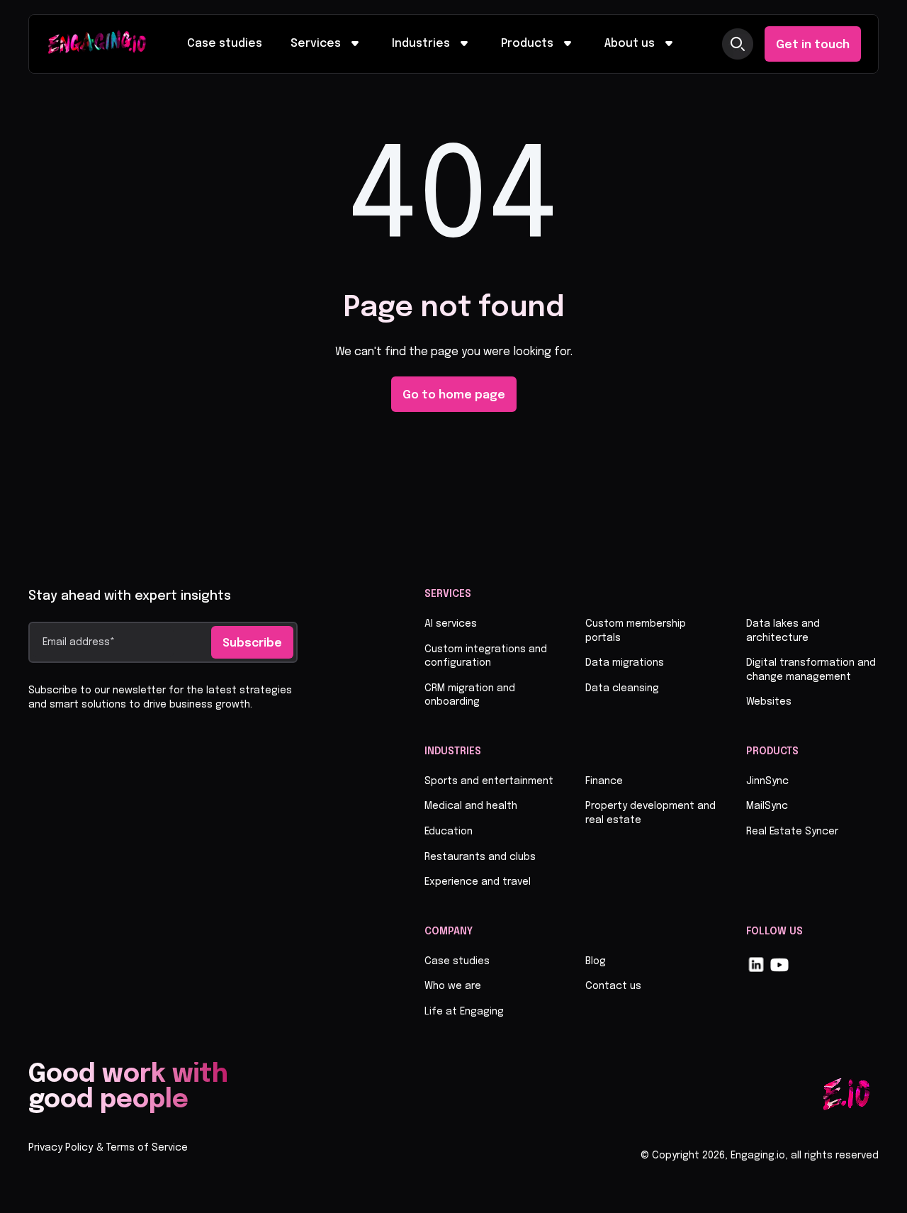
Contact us (613, 986)
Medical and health (470, 806)
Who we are (452, 986)
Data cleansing (622, 688)
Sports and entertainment (488, 781)
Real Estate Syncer (792, 832)
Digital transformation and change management (811, 670)
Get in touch (813, 45)
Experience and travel (477, 882)
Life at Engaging (464, 1012)
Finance (604, 781)
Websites (768, 702)
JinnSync (767, 781)
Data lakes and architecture (783, 631)
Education (448, 832)
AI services (450, 624)
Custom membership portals (635, 631)
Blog (595, 961)
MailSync (767, 806)
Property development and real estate (650, 813)
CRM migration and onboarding (469, 695)
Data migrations (624, 663)
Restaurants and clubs (480, 857)
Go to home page (453, 395)
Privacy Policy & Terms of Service (108, 1148)
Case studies (224, 44)
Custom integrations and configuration (485, 656)
